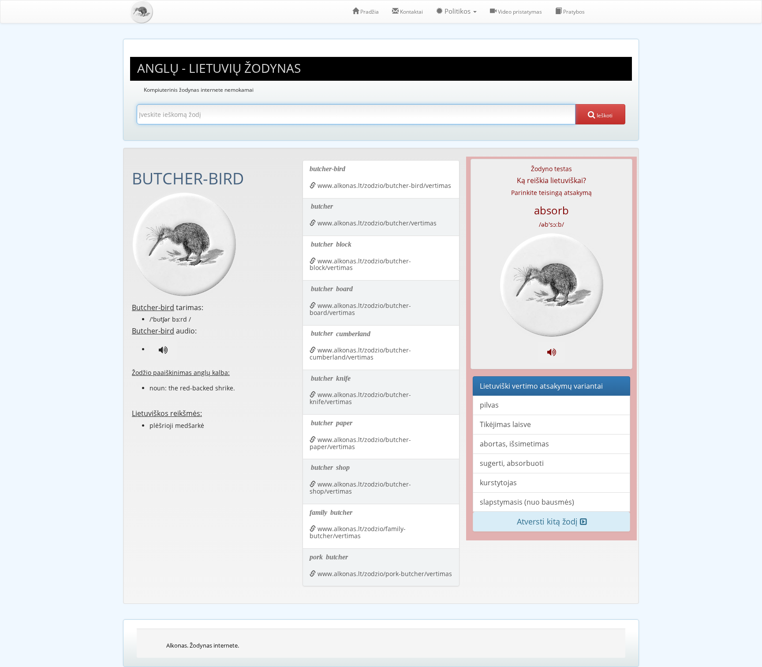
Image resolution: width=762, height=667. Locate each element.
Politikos (457, 11)
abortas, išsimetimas (514, 444)
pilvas (489, 405)
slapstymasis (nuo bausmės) (527, 502)
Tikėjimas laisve (505, 424)
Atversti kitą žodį (548, 521)
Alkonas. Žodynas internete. (202, 645)
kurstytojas (498, 482)
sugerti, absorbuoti (512, 463)
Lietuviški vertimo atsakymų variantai (541, 386)
